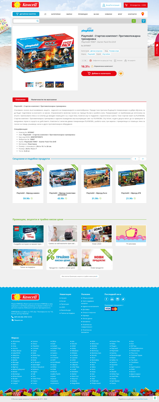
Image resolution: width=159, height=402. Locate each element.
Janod (54, 379)
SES (112, 367)
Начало (45, 14)
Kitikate (74, 353)
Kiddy (74, 348)
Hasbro (54, 353)
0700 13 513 (28, 317)
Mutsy (94, 362)
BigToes (15, 367)
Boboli (15, 372)
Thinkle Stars (135, 351)
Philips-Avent (96, 383)
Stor (132, 344)
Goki (53, 344)
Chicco (34, 344)
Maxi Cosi (75, 376)
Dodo (34, 360)
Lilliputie (75, 365)
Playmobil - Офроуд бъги (96, 193)
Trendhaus (134, 362)
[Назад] (134, 21)
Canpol (15, 383)
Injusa (54, 365)
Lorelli (74, 369)
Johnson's (55, 383)
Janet (54, 376)
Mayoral (75, 379)
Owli (93, 379)
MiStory (94, 348)
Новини (108, 14)
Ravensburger (66, 310)
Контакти (132, 14)
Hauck (54, 355)
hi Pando (55, 358)
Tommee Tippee (136, 355)
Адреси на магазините (142, 14)
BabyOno (16, 355)
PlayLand (114, 348)
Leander (75, 358)
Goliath (54, 346)
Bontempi (16, 374)
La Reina (75, 355)
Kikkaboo (75, 351)
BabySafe (16, 358)
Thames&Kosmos (137, 348)
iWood (54, 372)
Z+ (132, 365)
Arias (14, 346)
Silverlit (113, 372)
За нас (96, 14)
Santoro (114, 362)
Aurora (15, 348)
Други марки (135, 374)
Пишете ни (18, 320)
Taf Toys (133, 346)
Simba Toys (115, 374)
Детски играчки (96, 51)
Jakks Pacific (56, 374)
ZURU (133, 369)
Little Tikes (75, 367)
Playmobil (91, 54)
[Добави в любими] (120, 73)
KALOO (74, 344)
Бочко (133, 372)
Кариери (86, 315)
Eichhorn (35, 369)
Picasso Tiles (115, 341)
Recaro (113, 358)
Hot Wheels (56, 362)
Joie (73, 341)
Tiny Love (134, 353)
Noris (93, 369)
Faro (34, 376)
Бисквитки (86, 321)
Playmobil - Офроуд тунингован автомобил (62, 194)
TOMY (133, 358)
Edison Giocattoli (38, 367)
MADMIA (75, 372)
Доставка (86, 309)
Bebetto (15, 365)
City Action (106, 54)
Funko (34, 383)
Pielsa (113, 344)
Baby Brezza (17, 351)
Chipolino (35, 346)
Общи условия (88, 298)
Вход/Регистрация (112, 5)
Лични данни (87, 318)
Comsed (35, 348)
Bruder (15, 379)
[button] (136, 5)
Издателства (135, 376)
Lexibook (75, 362)
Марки (69, 14)
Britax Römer (17, 376)
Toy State (134, 360)
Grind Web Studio (142, 399)
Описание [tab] (20, 99)
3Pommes (16, 341)
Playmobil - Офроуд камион (28, 193)
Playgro (114, 346)
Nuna (93, 376)
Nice (93, 365)
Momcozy (95, 351)
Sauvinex (114, 365)
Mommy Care (96, 353)
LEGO (63, 307)
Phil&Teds (95, 381)
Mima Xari (95, 344)
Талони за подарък (68, 313)
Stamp (113, 383)
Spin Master (115, 381)
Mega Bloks (76, 383)
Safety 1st (114, 360)
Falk (33, 374)
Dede (34, 353)
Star (132, 341)
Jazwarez (55, 381)
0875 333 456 (18, 317)
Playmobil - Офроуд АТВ (131, 193)
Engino (34, 372)
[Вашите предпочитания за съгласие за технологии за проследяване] (155, 398)
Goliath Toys (56, 348)
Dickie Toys (36, 355)
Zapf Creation (135, 367)
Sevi (112, 369)
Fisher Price (36, 379)
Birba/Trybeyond (19, 369)
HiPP (54, 360)
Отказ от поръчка (89, 312)
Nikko (94, 367)
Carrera (35, 341)
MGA (93, 341)
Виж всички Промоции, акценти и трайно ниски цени (79, 276)
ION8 (54, 369)
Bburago (16, 362)
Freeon (34, 381)
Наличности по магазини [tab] (44, 99)
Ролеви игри (114, 51)
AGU (14, 344)
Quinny (113, 353)
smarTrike (114, 376)
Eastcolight (36, 365)
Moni (93, 358)
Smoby (113, 379)
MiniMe (94, 346)
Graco (54, 351)
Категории (56, 14)
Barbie (15, 360)
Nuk (93, 374)
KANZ (74, 346)
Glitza (54, 341)
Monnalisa (95, 360)
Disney (34, 358)
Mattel (74, 374)
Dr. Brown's (36, 362)
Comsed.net (33, 399)
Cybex (34, 351)
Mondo (94, 355)
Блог (120, 14)
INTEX (54, 367)
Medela (74, 381)
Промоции (83, 14)
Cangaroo (16, 381)
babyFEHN (16, 353)
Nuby (93, 372)
